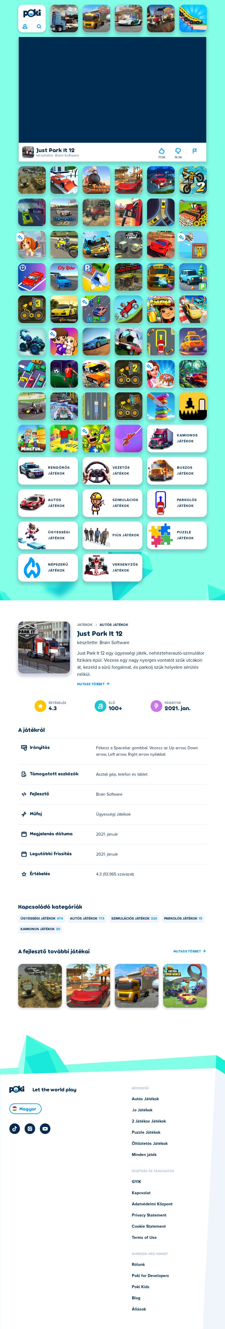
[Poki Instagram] (30, 1128)
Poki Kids (140, 1287)
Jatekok (85, 625)
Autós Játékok (114, 625)
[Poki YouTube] (45, 1128)
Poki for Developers (150, 1276)
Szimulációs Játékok (134, 918)
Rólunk (138, 1265)
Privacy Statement (149, 1215)
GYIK (136, 1182)
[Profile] (25, 26)
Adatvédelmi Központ (152, 1204)
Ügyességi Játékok (42, 918)
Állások (139, 1309)
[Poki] (32, 13)
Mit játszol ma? (39, 26)
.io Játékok (142, 1110)
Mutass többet (91, 684)
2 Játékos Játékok (149, 1121)
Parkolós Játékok (183, 918)
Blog (136, 1298)
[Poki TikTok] (14, 1128)
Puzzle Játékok (146, 1132)
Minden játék (144, 1155)
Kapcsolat (141, 1193)
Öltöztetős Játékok (150, 1144)
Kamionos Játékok (40, 929)
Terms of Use (144, 1238)
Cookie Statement (149, 1226)
